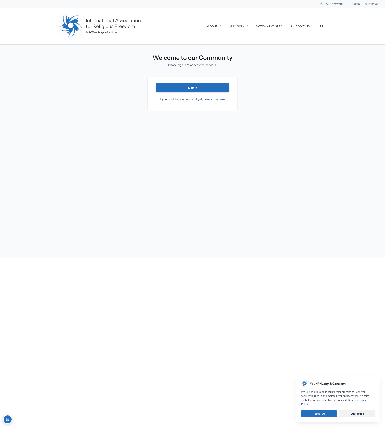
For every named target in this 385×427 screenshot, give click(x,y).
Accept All (319, 413)
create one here (214, 99)
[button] (7, 419)
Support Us (300, 26)
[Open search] (322, 26)
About (212, 26)
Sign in (192, 87)
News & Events (268, 26)
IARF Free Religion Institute (101, 32)
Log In (356, 3)
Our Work (236, 26)
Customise (357, 413)
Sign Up (374, 3)
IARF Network (334, 3)
